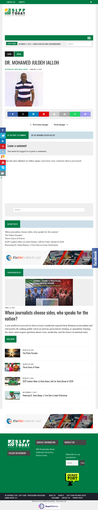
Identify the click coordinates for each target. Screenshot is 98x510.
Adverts (22, 2)
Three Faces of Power (15, 238)
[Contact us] (3, 173)
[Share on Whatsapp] (75, 114)
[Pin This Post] (44, 114)
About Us (52, 495)
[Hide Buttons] (1, 177)
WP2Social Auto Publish (39, 501)
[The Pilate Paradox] (12, 355)
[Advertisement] (51, 26)
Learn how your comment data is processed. (61, 160)
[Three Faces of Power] (12, 369)
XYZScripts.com (61, 501)
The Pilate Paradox (13, 235)
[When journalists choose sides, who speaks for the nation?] (49, 304)
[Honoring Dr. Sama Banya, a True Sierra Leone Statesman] (12, 397)
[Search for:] (49, 210)
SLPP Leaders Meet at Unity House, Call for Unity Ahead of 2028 (34, 241)
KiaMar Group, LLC (11, 498)
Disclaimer (55, 498)
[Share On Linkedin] (3, 141)
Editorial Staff (21, 69)
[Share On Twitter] (3, 135)
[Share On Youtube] (3, 162)
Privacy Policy (78, 498)
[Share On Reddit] (3, 152)
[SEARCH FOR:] (79, 43)
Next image (59, 124)
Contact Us (11, 2)
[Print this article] (64, 114)
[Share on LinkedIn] (33, 114)
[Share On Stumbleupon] (3, 157)
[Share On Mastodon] (85, 114)
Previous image (40, 124)
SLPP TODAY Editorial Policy (76, 495)
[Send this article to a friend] (54, 114)
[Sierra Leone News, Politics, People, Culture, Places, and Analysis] (19, 12)
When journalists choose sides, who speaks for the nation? (31, 231)
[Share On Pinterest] (3, 146)
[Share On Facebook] (3, 130)
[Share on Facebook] (12, 114)
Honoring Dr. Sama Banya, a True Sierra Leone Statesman (31, 245)
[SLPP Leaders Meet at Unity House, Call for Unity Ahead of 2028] (12, 383)
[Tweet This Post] (23, 114)
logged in (23, 151)
